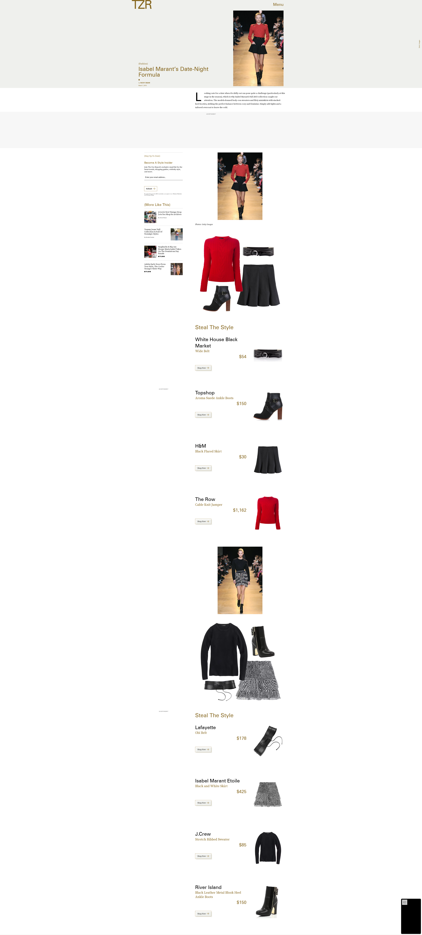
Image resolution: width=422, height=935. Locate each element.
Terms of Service (177, 193)
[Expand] (403, 900)
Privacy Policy (150, 195)
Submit (149, 188)
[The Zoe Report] (142, 4)
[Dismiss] (418, 900)
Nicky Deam (145, 83)
